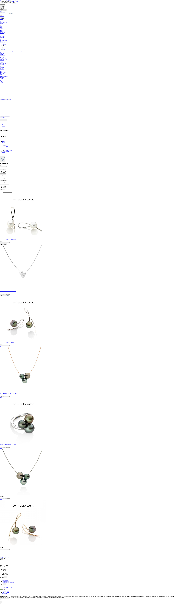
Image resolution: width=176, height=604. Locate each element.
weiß (4, 178)
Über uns (3, 152)
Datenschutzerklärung (5, 591)
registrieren (3, 12)
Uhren (3, 140)
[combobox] (4, 13)
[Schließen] (0, 603)
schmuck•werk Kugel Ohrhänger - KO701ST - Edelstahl (8, 239)
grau (4, 175)
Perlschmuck (8, 148)
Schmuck (3, 142)
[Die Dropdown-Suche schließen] (12, 13)
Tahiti (4, 172)
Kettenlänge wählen (3, 180)
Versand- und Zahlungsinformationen (7, 587)
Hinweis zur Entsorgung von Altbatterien (8, 582)
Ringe (5, 149)
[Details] (8, 244)
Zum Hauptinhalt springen (4, 0)
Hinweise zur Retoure (5, 581)
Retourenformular (4, 579)
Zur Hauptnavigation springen (18, 0)
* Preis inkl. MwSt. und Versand (5, 294)
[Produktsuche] (10, 13)
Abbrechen (2, 598)
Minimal (6, 190)
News (3, 153)
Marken (3, 139)
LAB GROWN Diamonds (8, 150)
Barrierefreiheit (4, 593)
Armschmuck (6, 144)
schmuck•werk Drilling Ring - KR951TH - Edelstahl (8, 444)
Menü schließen (4, 10)
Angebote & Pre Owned (5, 151)
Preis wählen (2, 189)
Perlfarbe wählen (3, 174)
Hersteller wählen (3, 166)
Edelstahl (4, 186)
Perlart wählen (3, 169)
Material (5, 145)
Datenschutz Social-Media (6, 592)
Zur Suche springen (11, 0)
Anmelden (1, 11)
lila (3, 177)
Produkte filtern (3, 161)
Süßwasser (4, 171)
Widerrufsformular (5, 580)
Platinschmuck (8, 147)
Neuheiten (3, 141)
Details (1, 346)
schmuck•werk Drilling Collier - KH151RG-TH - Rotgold (8, 393)
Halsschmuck (6, 143)
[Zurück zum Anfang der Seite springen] (1, 602)
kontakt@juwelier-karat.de (4, 563)
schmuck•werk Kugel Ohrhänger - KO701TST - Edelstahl (8, 342)
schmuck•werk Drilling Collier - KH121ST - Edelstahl (8, 291)
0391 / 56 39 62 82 (15, 1)
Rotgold (4, 187)
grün (4, 176)
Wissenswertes (4, 586)
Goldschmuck (8, 146)
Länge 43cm (5, 182)
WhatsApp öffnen (6, 598)
